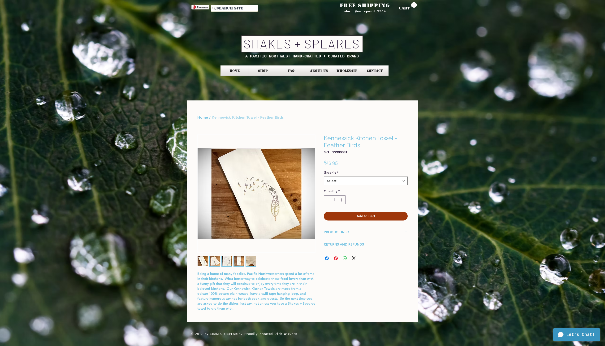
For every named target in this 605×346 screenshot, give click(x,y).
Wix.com (290, 334)
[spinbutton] (334, 200)
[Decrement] (327, 200)
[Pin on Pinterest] (336, 258)
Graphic (331, 172)
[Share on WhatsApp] (345, 258)
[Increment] (342, 200)
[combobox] (366, 181)
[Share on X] (354, 258)
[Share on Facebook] (327, 258)
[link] (408, 6)
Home (202, 117)
